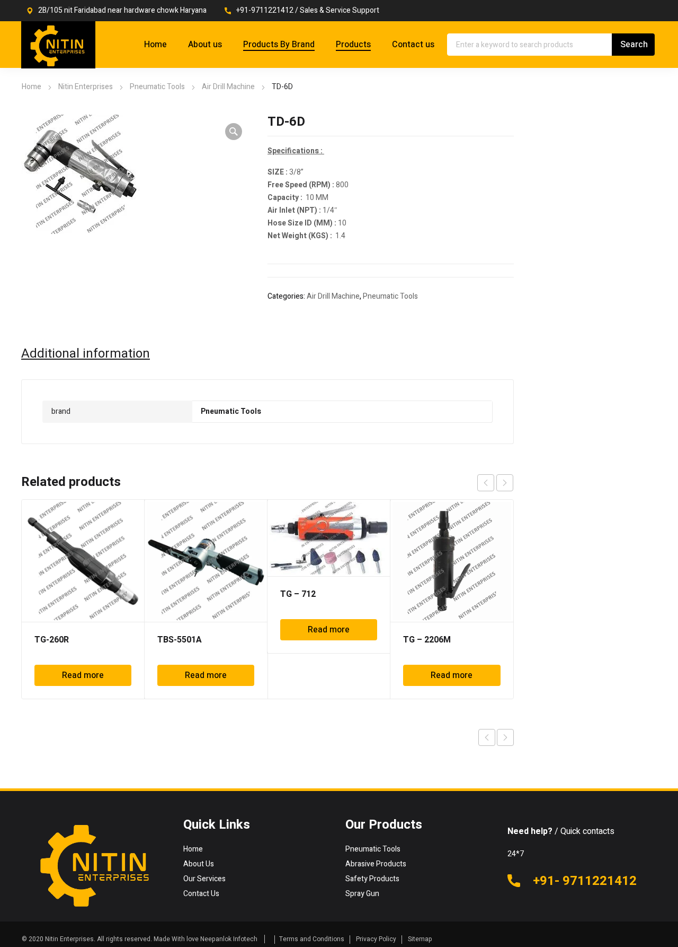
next (504, 482)
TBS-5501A (179, 639)
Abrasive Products (375, 864)
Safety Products (372, 878)
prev (485, 482)
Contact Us (201, 893)
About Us (198, 864)
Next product (505, 737)
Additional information (85, 353)
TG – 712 (298, 594)
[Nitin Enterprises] (58, 44)
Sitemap (420, 939)
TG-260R (51, 639)
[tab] (85, 353)
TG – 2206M (427, 639)
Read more (83, 675)
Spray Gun (362, 893)
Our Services (204, 878)
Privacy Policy (376, 939)
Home (31, 86)
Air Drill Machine (228, 86)
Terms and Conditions (311, 939)
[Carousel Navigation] (495, 482)
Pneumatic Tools (157, 86)
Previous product (486, 737)
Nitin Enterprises (85, 86)
